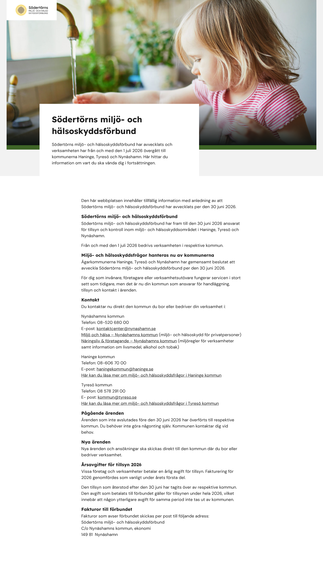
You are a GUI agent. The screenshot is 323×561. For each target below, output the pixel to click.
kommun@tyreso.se (117, 397)
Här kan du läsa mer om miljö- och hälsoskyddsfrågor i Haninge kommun (151, 375)
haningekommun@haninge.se (125, 369)
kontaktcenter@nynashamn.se (126, 328)
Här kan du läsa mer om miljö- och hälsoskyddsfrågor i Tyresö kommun (150, 403)
